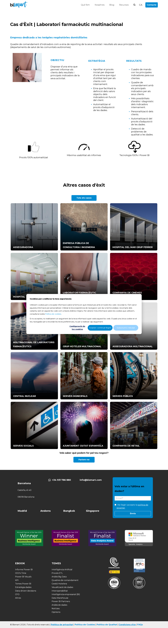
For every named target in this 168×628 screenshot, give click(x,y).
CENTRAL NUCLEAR (24, 396)
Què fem (85, 5)
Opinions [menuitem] (56, 612)
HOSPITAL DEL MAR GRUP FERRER (133, 247)
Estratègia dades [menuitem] (23, 587)
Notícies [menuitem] (56, 608)
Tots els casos (84, 198)
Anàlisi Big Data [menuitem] (59, 577)
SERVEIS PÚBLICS (123, 396)
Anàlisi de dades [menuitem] (59, 605)
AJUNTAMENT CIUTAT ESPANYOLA (83, 445)
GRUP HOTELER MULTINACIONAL (82, 346)
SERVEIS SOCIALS (23, 445)
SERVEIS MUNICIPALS (75, 396)
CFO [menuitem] (17, 594)
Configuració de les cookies (77, 327)
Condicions (125, 624)
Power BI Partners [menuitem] (61, 601)
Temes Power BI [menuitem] (23, 584)
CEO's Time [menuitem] (20, 573)
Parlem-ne (84, 459)
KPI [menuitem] (17, 580)
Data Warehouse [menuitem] (60, 598)
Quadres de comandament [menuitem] (65, 580)
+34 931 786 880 (61, 480)
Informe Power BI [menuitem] (24, 569)
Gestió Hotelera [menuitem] (59, 584)
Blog (111, 5)
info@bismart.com (91, 480)
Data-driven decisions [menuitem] (25, 591)
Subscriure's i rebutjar (126, 328)
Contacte (151, 5)
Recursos (124, 5)
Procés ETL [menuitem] (57, 573)
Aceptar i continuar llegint (100, 328)
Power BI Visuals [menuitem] (23, 577)
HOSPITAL (19, 296)
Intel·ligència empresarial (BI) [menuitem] (66, 594)
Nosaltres (99, 5)
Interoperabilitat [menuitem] (60, 591)
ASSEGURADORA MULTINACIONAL (133, 346)
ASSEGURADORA (23, 247)
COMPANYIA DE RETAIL (126, 445)
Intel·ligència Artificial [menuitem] (62, 569)
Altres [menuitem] (18, 598)
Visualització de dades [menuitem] (62, 587)
